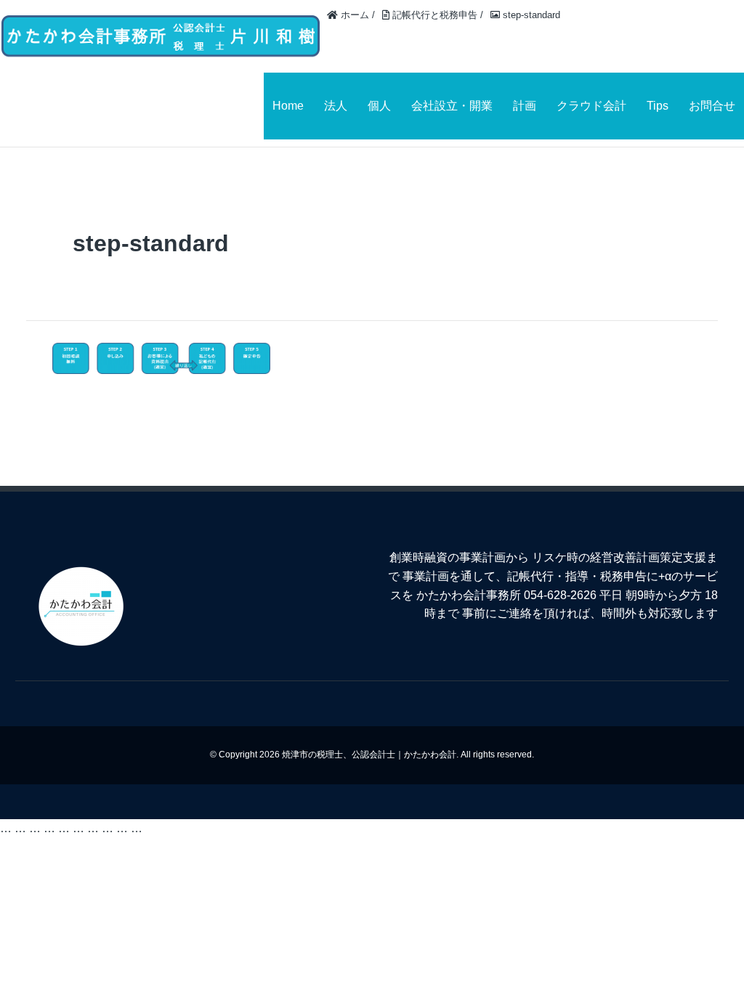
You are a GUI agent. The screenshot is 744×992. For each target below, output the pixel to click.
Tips (657, 105)
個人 (379, 105)
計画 (524, 105)
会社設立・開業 (452, 105)
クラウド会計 (591, 105)
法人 (335, 105)
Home (288, 105)
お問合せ (712, 105)
